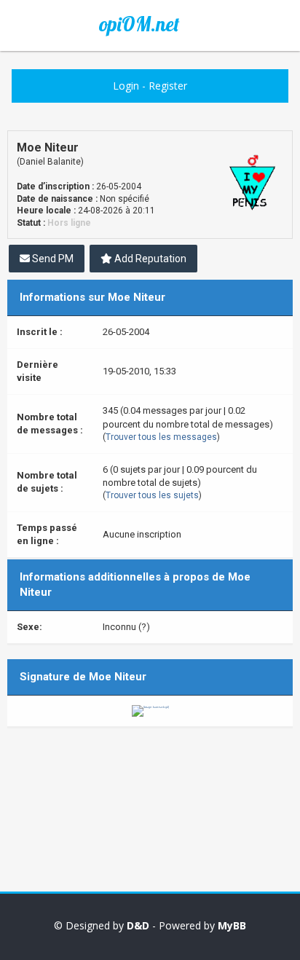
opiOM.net (139, 24)
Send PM (52, 258)
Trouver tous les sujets (152, 495)
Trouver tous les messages (161, 437)
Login (126, 86)
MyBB (232, 925)
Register (168, 86)
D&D (138, 925)
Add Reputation (149, 258)
